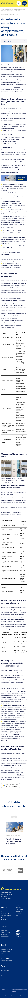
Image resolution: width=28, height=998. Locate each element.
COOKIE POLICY (4, 936)
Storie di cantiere (19, 909)
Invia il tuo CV (19, 916)
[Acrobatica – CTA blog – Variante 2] (14, 178)
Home (2, 9)
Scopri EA (18, 905)
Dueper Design (20, 995)
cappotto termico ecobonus (8, 719)
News (17, 915)
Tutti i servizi (18, 907)
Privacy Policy (4, 930)
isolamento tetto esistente (13, 729)
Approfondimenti (9, 9)
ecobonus (6, 705)
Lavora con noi (19, 911)
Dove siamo (18, 913)
